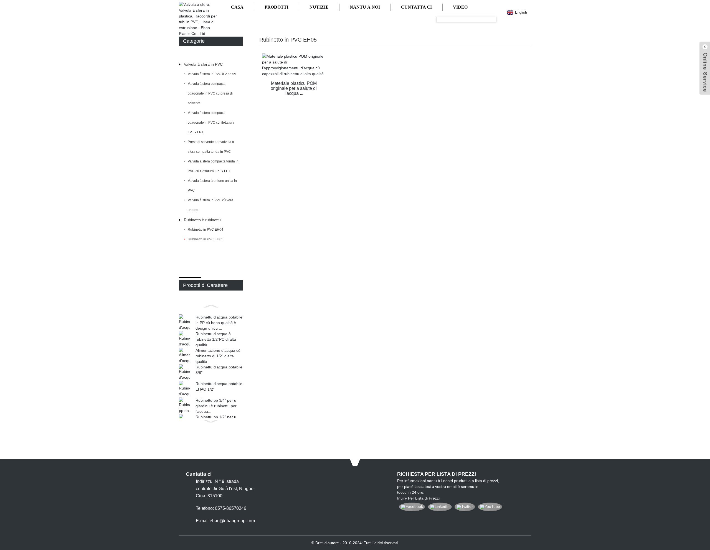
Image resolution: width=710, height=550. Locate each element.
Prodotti (276, 7)
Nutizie (319, 7)
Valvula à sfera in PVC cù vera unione (210, 205)
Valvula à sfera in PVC (203, 64)
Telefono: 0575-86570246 (221, 508)
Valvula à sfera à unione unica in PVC (212, 185)
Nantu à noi (365, 7)
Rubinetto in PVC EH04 (205, 229)
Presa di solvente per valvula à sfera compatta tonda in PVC (211, 147)
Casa (237, 7)
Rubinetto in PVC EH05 (205, 239)
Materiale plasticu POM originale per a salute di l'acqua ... (294, 86)
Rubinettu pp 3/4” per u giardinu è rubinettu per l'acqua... (216, 406)
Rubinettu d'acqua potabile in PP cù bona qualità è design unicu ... (219, 322)
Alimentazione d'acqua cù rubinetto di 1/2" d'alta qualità (218, 356)
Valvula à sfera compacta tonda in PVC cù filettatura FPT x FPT (213, 166)
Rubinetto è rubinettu (202, 220)
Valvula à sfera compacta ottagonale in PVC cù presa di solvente (210, 93)
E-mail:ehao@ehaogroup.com (225, 520)
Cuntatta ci (416, 7)
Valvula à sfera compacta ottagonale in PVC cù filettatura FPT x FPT (211, 122)
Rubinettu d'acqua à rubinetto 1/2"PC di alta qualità (216, 339)
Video (460, 7)
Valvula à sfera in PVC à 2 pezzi (212, 74)
